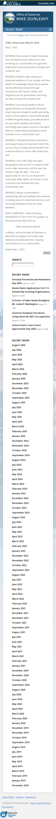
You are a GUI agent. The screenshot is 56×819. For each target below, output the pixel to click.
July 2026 (16, 349)
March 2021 (18, 656)
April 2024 (17, 479)
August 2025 (18, 402)
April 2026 (17, 364)
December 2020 (20, 670)
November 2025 (20, 388)
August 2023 (18, 517)
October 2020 (19, 680)
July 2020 (16, 694)
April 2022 (17, 593)
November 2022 (20, 560)
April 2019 (17, 766)
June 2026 (17, 354)
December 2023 (20, 498)
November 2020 (20, 675)
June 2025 (17, 412)
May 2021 (17, 646)
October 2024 (19, 450)
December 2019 (20, 727)
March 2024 (18, 483)
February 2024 (19, 488)
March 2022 (18, 598)
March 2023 (18, 541)
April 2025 (17, 421)
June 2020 (17, 699)
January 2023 (18, 550)
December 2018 (20, 785)
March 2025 (18, 426)
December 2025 (20, 383)
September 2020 (20, 684)
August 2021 (18, 632)
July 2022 (16, 579)
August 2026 (18, 345)
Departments (30, 797)
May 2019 (17, 761)
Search (47, 253)
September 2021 (20, 627)
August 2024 (18, 460)
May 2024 (17, 474)
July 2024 (16, 464)
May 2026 (17, 359)
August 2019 (18, 747)
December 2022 (20, 555)
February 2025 (19, 431)
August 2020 (18, 689)
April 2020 (17, 708)
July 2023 (16, 522)
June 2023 (17, 527)
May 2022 (17, 589)
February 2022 (19, 603)
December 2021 (20, 613)
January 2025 (18, 436)
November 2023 (20, 503)
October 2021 (19, 622)
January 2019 (18, 780)
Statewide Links (46, 3)
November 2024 (20, 445)
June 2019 (17, 756)
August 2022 (18, 574)
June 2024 (17, 469)
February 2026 (19, 373)
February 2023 (19, 546)
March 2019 (18, 771)
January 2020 (18, 723)
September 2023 (20, 512)
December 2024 (20, 440)
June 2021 (17, 641)
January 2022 (18, 608)
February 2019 (19, 775)
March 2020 (18, 713)
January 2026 (18, 378)
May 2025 (17, 416)
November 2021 (20, 617)
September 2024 (20, 455)
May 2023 (17, 531)
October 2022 (19, 565)
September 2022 (20, 569)
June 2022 (17, 584)
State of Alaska (18, 3)
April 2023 (17, 536)
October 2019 (19, 737)
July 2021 (16, 636)
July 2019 (16, 751)
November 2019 (20, 732)
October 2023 (19, 507)
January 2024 (18, 493)
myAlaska (20, 797)
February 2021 (19, 660)
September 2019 (20, 742)
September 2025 (20, 397)
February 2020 (19, 718)
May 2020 (17, 704)
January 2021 (18, 665)
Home (20, 35)
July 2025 (16, 407)
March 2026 (18, 369)
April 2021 (17, 651)
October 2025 (19, 392)
